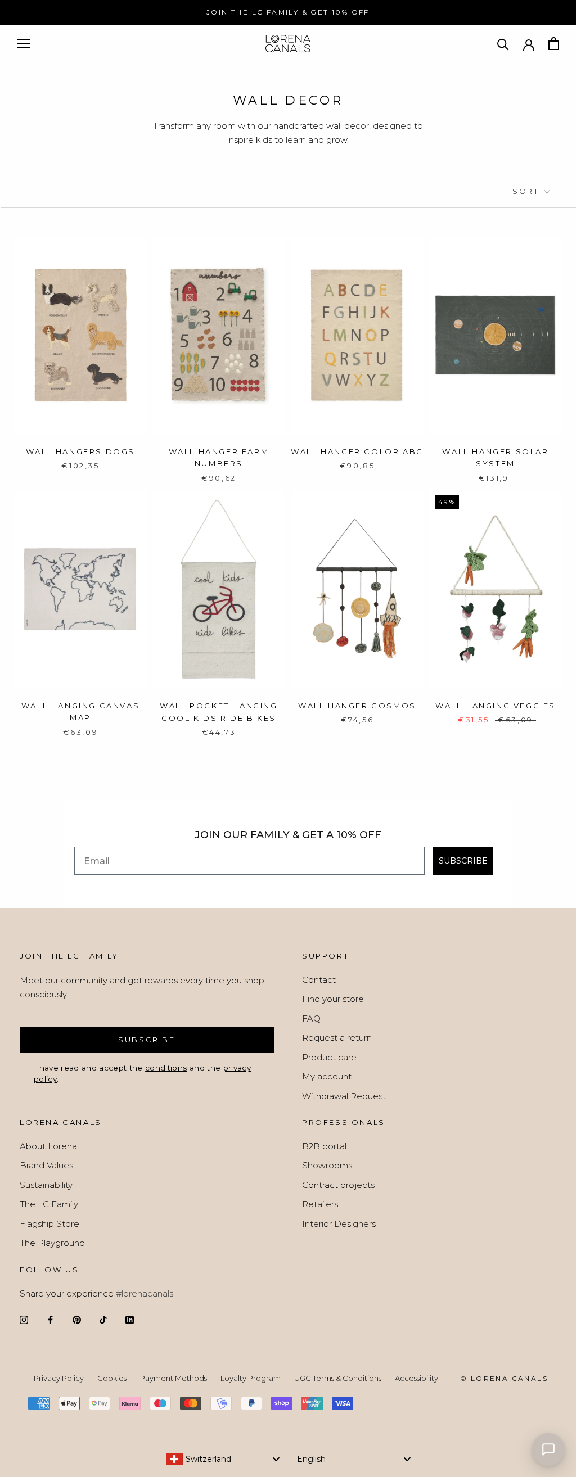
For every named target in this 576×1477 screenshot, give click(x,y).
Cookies (112, 1378)
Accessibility (416, 1378)
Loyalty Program (250, 1378)
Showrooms (327, 1165)
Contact (319, 979)
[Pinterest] (77, 1319)
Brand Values (46, 1165)
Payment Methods (173, 1378)
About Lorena (48, 1146)
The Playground (52, 1242)
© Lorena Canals (504, 1378)
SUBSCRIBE (463, 861)
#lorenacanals (144, 1293)
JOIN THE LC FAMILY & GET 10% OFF (288, 12)
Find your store (333, 998)
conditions (166, 1067)
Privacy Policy (59, 1378)
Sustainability (46, 1185)
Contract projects (338, 1185)
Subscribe (146, 1039)
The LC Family (49, 1204)
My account (327, 1076)
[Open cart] (553, 43)
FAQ (311, 1018)
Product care (329, 1057)
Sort (527, 191)
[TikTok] (103, 1319)
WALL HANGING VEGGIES (495, 705)
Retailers (320, 1204)
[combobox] (223, 1459)
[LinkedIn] (129, 1319)
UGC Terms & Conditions (337, 1378)
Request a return (337, 1037)
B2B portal (324, 1146)
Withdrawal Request (344, 1096)
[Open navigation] (23, 44)
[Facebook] (50, 1319)
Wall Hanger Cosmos (357, 705)
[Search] (503, 43)
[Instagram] (24, 1319)
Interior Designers (339, 1223)
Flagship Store (49, 1223)
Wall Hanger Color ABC (357, 451)
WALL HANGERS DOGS (80, 451)
